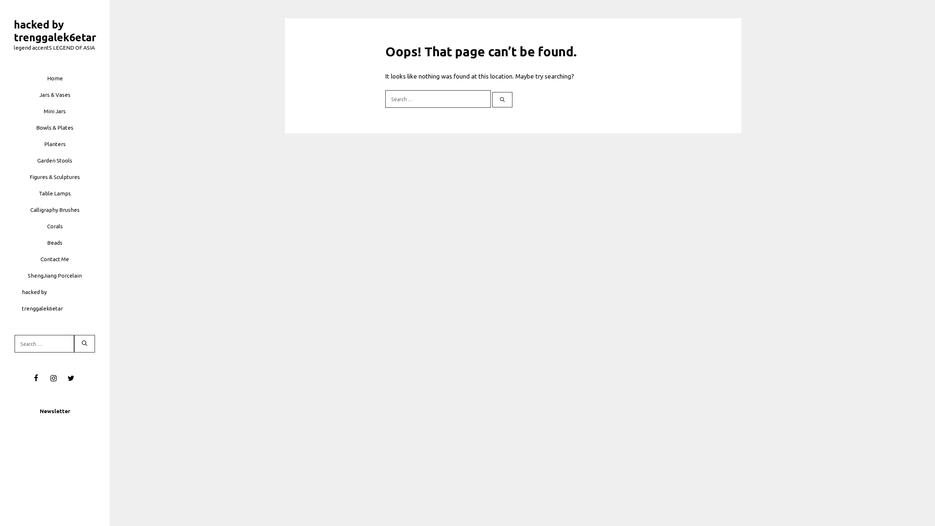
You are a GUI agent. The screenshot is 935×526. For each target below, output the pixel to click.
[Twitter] (71, 378)
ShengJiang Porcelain (55, 275)
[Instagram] (53, 378)
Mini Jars (55, 111)
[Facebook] (35, 378)
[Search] (84, 343)
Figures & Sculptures (55, 177)
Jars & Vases (54, 95)
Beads (54, 243)
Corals (55, 226)
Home (55, 78)
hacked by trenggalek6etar (42, 300)
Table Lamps (55, 193)
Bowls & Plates (54, 128)
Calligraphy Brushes (55, 210)
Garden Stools (54, 160)
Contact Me (55, 259)
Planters (55, 144)
